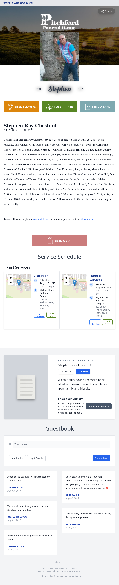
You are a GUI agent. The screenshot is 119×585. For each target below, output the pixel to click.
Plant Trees (51, 314)
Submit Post (101, 458)
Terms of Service (68, 571)
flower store (87, 219)
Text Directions (39, 315)
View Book (66, 371)
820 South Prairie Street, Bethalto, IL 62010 (47, 304)
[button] (19, 283)
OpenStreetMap (63, 576)
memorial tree (41, 219)
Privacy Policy (51, 571)
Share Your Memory (98, 406)
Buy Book (83, 371)
